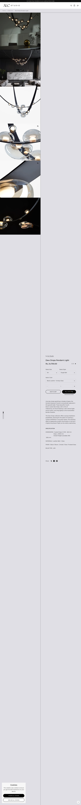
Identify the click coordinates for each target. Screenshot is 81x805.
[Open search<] (71, 5)
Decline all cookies (13, 800)
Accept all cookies (13, 795)
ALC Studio (50, 356)
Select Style (62, 369)
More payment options (69, 394)
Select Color (49, 377)
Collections (10, 10)
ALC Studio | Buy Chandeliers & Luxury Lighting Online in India (40, 1)
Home (4, 10)
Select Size (49, 369)
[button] (74, 386)
